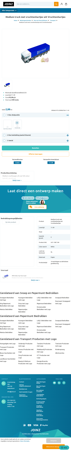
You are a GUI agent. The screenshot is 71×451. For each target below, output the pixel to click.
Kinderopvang (60, 349)
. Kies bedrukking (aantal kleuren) (19, 135)
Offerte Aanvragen (35, 154)
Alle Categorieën (8, 10)
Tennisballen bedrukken (40, 395)
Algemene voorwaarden (23, 395)
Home (15, 20)
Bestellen (35, 148)
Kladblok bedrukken (39, 406)
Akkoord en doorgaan (53, 447)
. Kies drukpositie (13, 115)
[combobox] (37, 4)
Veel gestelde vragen (25, 392)
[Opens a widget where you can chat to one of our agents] (64, 448)
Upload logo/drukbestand (25, 385)
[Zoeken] (56, 4)
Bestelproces (23, 389)
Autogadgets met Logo (8, 343)
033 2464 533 (29, 198)
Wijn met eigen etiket (41, 382)
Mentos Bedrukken (6, 309)
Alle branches (59, 353)
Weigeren (53, 440)
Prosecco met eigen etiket (40, 402)
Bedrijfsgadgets (41, 398)
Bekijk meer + (17, 180)
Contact (21, 382)
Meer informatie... (25, 441)
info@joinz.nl (43, 198)
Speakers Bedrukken (39, 410)
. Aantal (10, 140)
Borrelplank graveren (40, 391)
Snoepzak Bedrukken (62, 297)
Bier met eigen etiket (40, 386)
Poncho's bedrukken (39, 415)
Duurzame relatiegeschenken (41, 419)
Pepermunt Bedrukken (44, 303)
